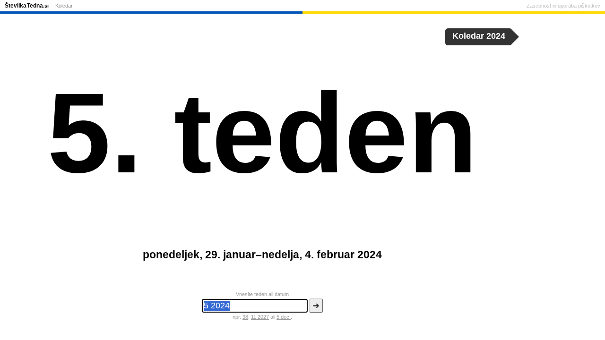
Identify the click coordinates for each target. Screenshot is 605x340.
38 (245, 317)
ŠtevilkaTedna (27, 5)
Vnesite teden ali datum (262, 294)
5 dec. (284, 317)
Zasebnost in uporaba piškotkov (563, 5)
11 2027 (260, 317)
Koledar (64, 5)
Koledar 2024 (478, 36)
